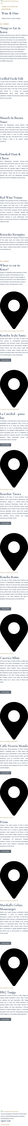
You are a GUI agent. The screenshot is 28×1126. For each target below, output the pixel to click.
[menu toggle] (2, 3)
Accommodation (5, 1124)
